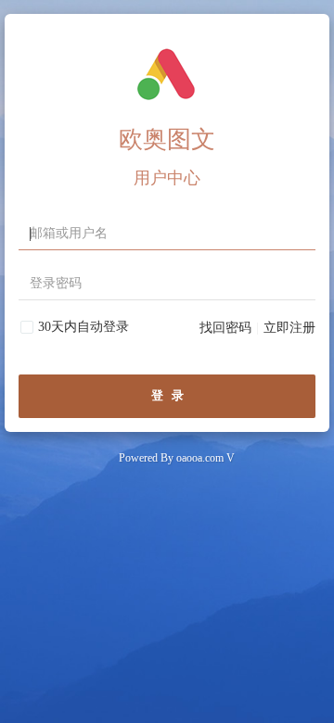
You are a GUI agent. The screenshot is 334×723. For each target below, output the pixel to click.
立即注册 (289, 328)
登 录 (167, 395)
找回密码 (225, 328)
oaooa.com (200, 457)
